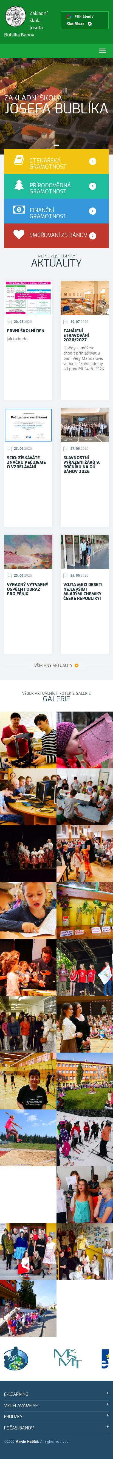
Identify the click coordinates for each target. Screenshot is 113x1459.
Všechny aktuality (54, 665)
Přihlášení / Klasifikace (80, 20)
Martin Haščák (27, 1441)
